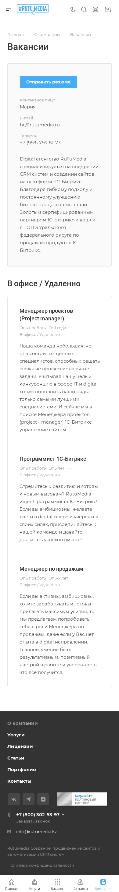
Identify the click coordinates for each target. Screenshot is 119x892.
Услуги (16, 735)
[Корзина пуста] (107, 9)
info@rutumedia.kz (36, 831)
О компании (22, 723)
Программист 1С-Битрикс (53, 459)
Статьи (15, 758)
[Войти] (95, 9)
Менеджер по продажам (51, 569)
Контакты (19, 781)
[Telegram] (28, 799)
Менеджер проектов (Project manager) (46, 315)
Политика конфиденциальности (40, 865)
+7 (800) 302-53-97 (38, 814)
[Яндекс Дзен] (43, 799)
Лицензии (20, 746)
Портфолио (21, 769)
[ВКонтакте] (14, 799)
